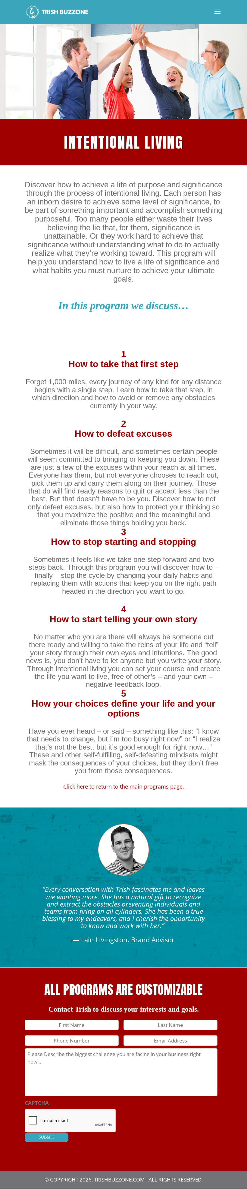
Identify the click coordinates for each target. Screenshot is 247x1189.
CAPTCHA (37, 1103)
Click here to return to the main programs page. (123, 786)
